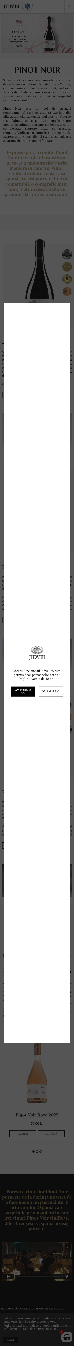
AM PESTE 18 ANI (23, 691)
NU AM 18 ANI (50, 691)
